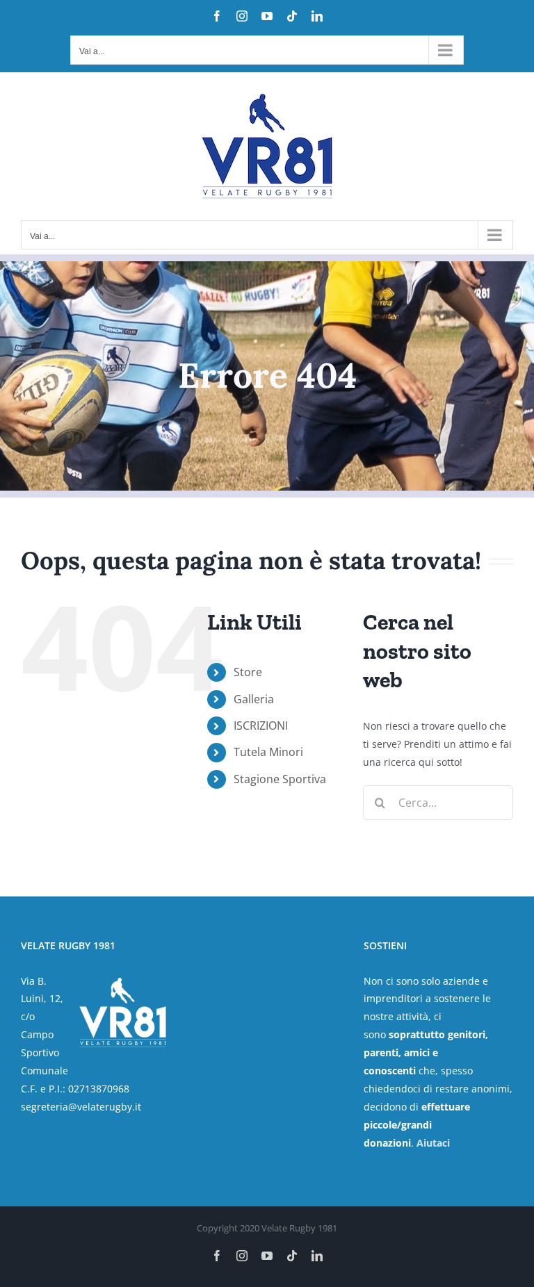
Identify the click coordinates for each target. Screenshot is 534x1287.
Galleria (254, 699)
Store (248, 672)
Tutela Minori (268, 752)
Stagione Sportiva (280, 779)
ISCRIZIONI (261, 725)
